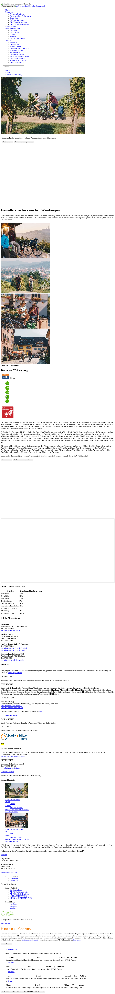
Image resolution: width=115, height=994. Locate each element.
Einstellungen (6, 944)
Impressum (77, 940)
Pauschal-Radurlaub (12, 28)
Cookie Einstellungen (8, 884)
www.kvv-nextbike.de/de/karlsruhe (13, 650)
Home (7, 10)
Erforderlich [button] (12, 949)
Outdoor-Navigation (17, 54)
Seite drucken (6, 923)
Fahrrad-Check (15, 44)
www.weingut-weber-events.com (12, 756)
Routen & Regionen (17, 14)
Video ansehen (6, 460)
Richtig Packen (15, 46)
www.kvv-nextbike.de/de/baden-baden (14, 648)
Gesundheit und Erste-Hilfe (19, 48)
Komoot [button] (11, 981)
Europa (12, 34)
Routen (8, 72)
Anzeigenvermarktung (9, 872)
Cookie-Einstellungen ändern (24, 142)
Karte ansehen (7, 142)
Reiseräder (13, 42)
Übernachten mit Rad (17, 58)
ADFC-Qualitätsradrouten (19, 22)
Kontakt (4, 855)
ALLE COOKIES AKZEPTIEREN (33, 992)
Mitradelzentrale (11, 26)
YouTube (13, 908)
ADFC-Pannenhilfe (17, 62)
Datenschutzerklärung (30, 940)
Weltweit (13, 36)
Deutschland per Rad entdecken (21, 16)
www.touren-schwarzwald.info (12, 708)
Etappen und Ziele (16, 50)
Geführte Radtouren (17, 20)
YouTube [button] (11, 972)
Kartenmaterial (15, 52)
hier (40, 711)
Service (8, 40)
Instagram (13, 906)
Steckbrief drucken (7, 772)
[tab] (59, 949)
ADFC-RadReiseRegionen (19, 24)
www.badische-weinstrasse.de (11, 706)
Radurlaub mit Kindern (18, 60)
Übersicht (13, 30)
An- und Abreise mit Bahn (19, 56)
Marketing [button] (11, 962)
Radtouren (9, 12)
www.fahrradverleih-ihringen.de (12, 660)
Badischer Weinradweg (13, 74)
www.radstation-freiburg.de (10, 630)
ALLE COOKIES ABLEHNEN (11, 992)
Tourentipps (14, 18)
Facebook (13, 904)
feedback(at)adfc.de (15, 673)
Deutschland (14, 32)
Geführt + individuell (17, 38)
